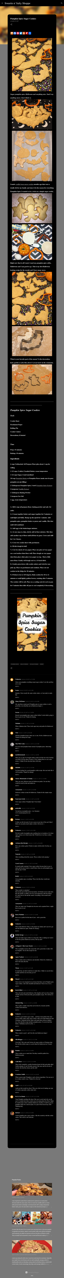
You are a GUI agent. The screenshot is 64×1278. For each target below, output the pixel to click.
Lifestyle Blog (19, 1003)
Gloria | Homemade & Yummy (23, 778)
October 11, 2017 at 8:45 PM (32, 799)
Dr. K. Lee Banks (20, 1096)
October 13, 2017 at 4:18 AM (39, 946)
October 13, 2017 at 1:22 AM (30, 935)
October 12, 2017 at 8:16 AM (26, 876)
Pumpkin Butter (21, 478)
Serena (17, 712)
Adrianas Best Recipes (21, 843)
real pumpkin (24, 664)
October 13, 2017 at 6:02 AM (31, 957)
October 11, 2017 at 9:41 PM (27, 819)
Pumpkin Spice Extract (44, 485)
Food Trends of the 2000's (19, 1226)
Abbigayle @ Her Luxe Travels (24, 946)
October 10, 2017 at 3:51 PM (28, 679)
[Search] (33, 3)
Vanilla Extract (24, 489)
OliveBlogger (19, 1039)
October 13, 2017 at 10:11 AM (30, 990)
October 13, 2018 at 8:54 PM (27, 1112)
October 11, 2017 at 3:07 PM (27, 767)
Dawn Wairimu (19, 914)
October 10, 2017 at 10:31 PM (26, 690)
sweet (41, 664)
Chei (16, 733)
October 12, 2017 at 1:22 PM (31, 914)
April (16, 1085)
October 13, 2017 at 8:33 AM (26, 979)
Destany (17, 819)
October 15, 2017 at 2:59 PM (27, 1050)
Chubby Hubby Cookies (18, 1197)
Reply (17, 686)
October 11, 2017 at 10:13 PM (28, 830)
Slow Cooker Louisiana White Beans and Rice (24, 1254)
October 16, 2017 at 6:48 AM (32, 1074)
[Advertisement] (32, 1162)
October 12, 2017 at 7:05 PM (28, 924)
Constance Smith (20, 1074)
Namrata (17, 854)
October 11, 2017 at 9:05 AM (25, 732)
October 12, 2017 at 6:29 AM (30, 863)
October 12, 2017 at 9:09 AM (28, 887)
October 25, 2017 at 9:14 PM (32, 1096)
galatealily (18, 808)
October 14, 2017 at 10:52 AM (28, 1030)
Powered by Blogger (33, 1272)
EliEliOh (17, 767)
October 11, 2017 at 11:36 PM (28, 854)
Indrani (17, 1113)
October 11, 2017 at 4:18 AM (27, 723)
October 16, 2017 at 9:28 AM (25, 1085)
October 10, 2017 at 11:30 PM (27, 712)
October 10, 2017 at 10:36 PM (32, 701)
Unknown (18, 679)
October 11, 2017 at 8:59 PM (28, 808)
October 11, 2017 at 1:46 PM (32, 755)
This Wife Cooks (20, 744)
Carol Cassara (19, 863)
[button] (11, 24)
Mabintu (17, 723)
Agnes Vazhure (19, 957)
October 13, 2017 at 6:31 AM (26, 968)
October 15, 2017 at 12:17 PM (30, 1039)
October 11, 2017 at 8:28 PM (29, 789)
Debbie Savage (19, 935)
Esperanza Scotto (20, 799)
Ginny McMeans (20, 701)
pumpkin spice (15, 664)
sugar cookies (34, 664)
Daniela (17, 1050)
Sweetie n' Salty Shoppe (17, 3)
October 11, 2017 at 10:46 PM (35, 843)
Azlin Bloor (18, 1061)
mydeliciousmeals (20, 755)
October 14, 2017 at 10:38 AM (28, 1014)
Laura (17, 690)
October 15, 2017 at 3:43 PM (29, 1061)
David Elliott (18, 990)
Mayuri (17, 979)
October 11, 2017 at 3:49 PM (39, 778)
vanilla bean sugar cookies (25, 184)
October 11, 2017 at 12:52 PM (32, 744)
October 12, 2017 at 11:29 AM (30, 903)
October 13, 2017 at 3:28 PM (30, 1003)
